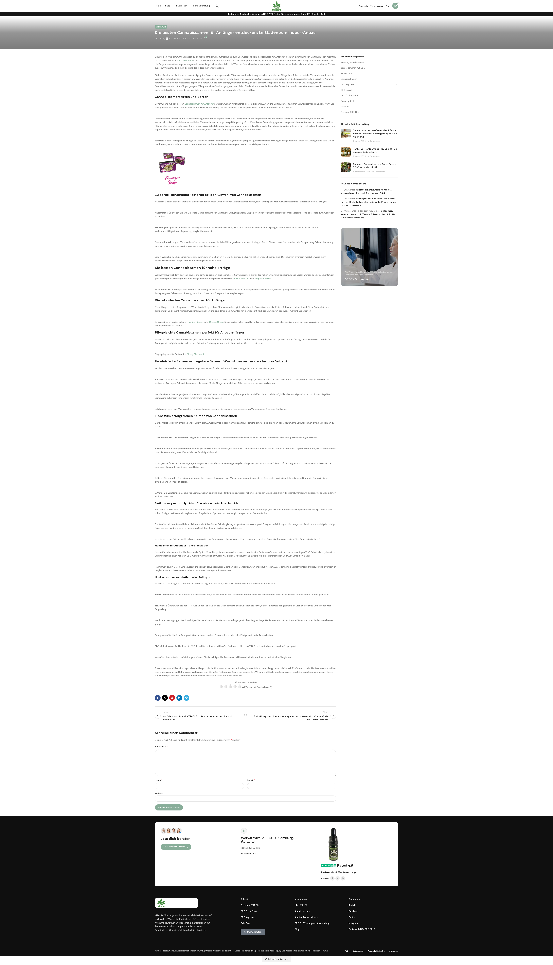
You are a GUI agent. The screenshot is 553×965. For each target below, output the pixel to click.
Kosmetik (345, 106)
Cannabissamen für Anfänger (199, 103)
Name (158, 780)
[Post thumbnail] (346, 136)
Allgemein (161, 27)
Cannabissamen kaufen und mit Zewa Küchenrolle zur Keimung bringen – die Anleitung (375, 133)
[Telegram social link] (186, 698)
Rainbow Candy (195, 322)
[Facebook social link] (158, 698)
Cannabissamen (185, 60)
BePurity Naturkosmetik (352, 62)
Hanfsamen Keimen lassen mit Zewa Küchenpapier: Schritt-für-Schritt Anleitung (368, 214)
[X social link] (165, 698)
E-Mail (251, 780)
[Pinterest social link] (172, 698)
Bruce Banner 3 (240, 278)
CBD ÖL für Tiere (349, 95)
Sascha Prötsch (176, 38)
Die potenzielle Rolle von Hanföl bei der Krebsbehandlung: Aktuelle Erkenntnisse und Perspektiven (368, 202)
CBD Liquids (347, 90)
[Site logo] (276, 5)
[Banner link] (369, 257)
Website (159, 793)
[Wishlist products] (388, 6)
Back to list (245, 716)
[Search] (217, 6)
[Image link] (333, 844)
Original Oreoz (216, 322)
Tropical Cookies (263, 278)
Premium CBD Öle (350, 112)
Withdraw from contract (276, 959)
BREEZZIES (346, 73)
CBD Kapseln (347, 84)
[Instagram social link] (343, 878)
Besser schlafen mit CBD (353, 67)
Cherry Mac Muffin (196, 354)
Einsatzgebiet (347, 101)
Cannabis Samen (349, 79)
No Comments (373, 141)
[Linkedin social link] (179, 698)
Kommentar (161, 746)
